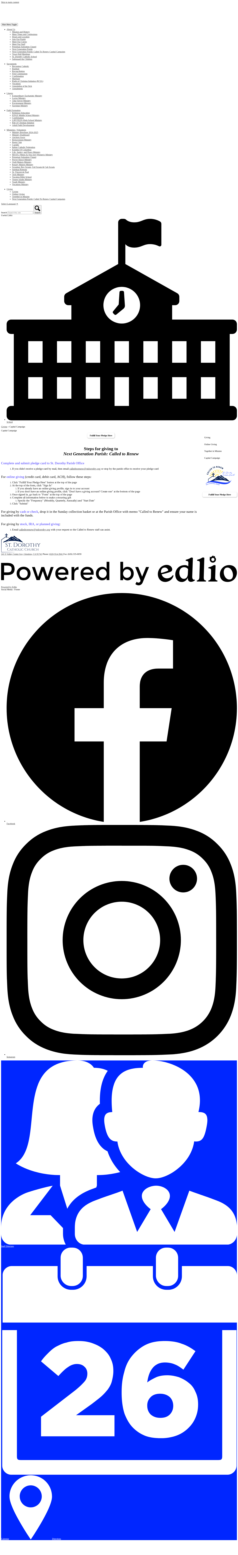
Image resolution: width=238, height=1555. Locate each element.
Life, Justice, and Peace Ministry (26, 152)
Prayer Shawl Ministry (22, 160)
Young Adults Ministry (22, 179)
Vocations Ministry (20, 184)
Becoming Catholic (20, 66)
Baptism (15, 69)
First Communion (19, 74)
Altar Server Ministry (21, 101)
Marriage (16, 79)
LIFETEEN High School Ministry (27, 120)
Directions (56, 1539)
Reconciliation (18, 71)
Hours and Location (20, 37)
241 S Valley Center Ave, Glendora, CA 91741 (21, 554)
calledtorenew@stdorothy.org (85, 468)
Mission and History (21, 32)
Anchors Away (18, 137)
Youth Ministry (18, 182)
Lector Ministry (19, 98)
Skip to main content (10, 2)
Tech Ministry (18, 174)
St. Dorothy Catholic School (24, 57)
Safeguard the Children (22, 59)
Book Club (17, 142)
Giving (15, 191)
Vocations (16, 83)
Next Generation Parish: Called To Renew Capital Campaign (38, 52)
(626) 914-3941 (56, 554)
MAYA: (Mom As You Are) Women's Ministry (32, 155)
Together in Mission (20, 196)
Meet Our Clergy (19, 42)
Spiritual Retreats (19, 169)
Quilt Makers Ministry (21, 162)
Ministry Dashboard (20, 135)
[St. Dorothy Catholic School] (20, 22)
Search (4, 212)
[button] (11, 29)
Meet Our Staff (18, 44)
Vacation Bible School (22, 177)
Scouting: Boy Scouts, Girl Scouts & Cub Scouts (33, 167)
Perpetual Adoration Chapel (24, 47)
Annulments (17, 88)
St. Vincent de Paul (20, 172)
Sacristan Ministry (20, 106)
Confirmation (18, 76)
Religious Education (21, 113)
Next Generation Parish (22, 49)
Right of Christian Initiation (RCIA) (27, 81)
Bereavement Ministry (21, 140)
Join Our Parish (19, 39)
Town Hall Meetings (21, 54)
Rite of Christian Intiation (23, 123)
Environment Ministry (21, 103)
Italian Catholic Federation (23, 147)
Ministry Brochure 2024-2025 (25, 132)
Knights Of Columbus (21, 150)
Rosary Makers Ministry (22, 164)
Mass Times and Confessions (24, 34)
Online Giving (18, 194)
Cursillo (15, 145)
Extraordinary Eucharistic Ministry (27, 96)
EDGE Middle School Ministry (25, 115)
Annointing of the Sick (22, 86)
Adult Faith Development (23, 125)
